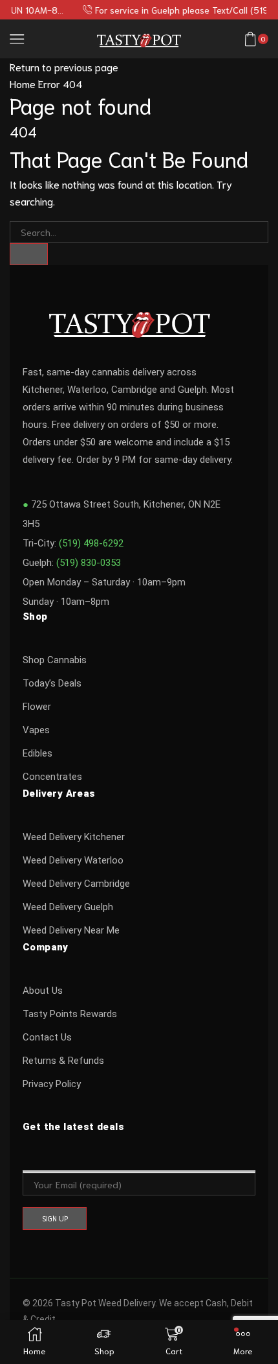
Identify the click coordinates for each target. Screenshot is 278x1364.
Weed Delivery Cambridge (76, 883)
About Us (43, 990)
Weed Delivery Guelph (68, 907)
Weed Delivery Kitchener (74, 837)
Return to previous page (64, 66)
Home (23, 83)
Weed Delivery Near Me (71, 930)
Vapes (36, 730)
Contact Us (47, 1037)
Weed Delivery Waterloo (73, 860)
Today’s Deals (52, 683)
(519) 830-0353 (88, 563)
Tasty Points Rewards (70, 1014)
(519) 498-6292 (91, 543)
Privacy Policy (52, 1084)
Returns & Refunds (63, 1060)
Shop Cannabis (55, 660)
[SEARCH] (29, 254)
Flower (37, 706)
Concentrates (52, 776)
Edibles (37, 753)
